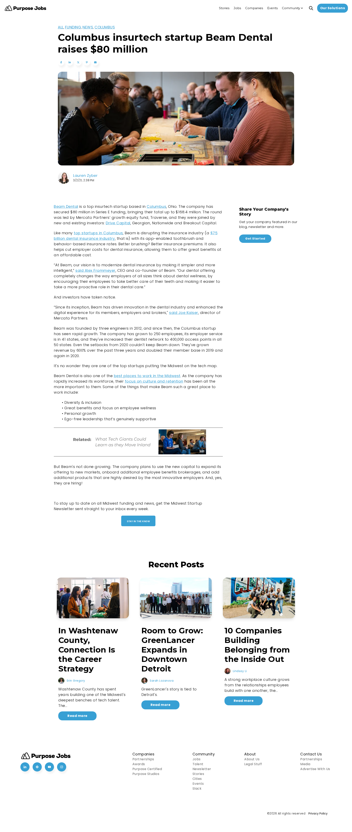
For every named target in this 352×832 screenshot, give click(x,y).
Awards (138, 764)
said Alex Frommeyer (95, 270)
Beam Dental (66, 206)
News (87, 27)
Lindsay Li (240, 671)
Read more (77, 715)
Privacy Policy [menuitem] (318, 813)
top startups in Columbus (98, 233)
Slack (197, 788)
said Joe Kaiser (183, 312)
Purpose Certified (147, 769)
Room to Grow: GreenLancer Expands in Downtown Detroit (172, 650)
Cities (197, 778)
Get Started (255, 239)
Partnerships (143, 759)
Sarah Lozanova (162, 681)
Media (305, 764)
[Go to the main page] (25, 8)
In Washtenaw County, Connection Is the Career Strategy (88, 650)
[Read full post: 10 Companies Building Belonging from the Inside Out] (259, 597)
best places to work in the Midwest (147, 375)
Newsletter (201, 769)
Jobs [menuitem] (237, 8)
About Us (252, 759)
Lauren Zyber (85, 175)
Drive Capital (118, 223)
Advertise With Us (315, 769)
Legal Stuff (253, 764)
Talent (198, 764)
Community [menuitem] (291, 8)
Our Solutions (332, 8)
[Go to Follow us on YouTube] (49, 766)
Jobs (196, 759)
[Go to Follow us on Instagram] (61, 766)
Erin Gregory (76, 681)
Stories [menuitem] (224, 8)
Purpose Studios (146, 773)
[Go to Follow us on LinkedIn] (25, 766)
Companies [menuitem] (254, 8)
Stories (198, 773)
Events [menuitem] (272, 8)
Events (198, 783)
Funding (73, 27)
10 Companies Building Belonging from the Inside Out (257, 645)
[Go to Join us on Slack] (37, 766)
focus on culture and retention (154, 381)
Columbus (105, 27)
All (61, 27)
